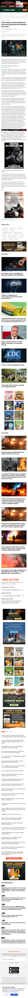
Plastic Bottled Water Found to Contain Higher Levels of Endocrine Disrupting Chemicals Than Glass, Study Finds (12, 853)
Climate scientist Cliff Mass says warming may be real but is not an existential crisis (12, 847)
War (6, 37)
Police (21, 35)
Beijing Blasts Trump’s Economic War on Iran (11, 814)
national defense (12, 35)
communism (19, 34)
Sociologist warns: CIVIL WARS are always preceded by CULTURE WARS (12, 274)
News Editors (9, 29)
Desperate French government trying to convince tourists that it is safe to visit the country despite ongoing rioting (13, 525)
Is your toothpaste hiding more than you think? (12, 770)
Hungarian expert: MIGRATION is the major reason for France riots (12, 453)
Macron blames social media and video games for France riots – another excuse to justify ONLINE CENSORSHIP (13, 548)
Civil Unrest (7, 20)
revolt (2, 36)
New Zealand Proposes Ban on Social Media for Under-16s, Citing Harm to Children (12, 747)
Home (2, 20)
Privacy (8, 978)
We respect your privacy (14, 962)
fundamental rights (5, 35)
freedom (23, 34)
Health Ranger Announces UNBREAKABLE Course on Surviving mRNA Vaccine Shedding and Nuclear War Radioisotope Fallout (13, 908)
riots (5, 36)
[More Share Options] (9, 32)
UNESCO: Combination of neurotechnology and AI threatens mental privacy (11, 296)
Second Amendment (10, 36)
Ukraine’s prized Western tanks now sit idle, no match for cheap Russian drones (12, 775)
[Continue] (25, 959)
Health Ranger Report (7, 882)
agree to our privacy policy (11, 991)
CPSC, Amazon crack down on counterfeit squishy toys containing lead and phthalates (13, 766)
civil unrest (10, 34)
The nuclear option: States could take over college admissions (12, 385)
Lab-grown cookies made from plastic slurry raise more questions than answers (12, 794)
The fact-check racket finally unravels (12, 365)
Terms (11, 978)
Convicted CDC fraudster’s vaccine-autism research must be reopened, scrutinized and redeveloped (13, 828)
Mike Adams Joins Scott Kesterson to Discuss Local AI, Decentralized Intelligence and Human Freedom (13, 899)
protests (24, 35)
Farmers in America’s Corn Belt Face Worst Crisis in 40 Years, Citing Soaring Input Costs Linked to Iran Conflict (13, 809)
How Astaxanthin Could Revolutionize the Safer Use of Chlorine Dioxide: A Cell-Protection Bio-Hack (13, 736)
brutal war (6, 34)
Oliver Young (9, 293)
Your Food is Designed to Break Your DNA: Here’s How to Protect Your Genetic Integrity (12, 752)
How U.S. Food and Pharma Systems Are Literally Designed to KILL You (12, 916)
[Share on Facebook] (5, 32)
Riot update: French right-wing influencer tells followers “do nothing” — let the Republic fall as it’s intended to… (14, 571)
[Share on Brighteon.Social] (2, 32)
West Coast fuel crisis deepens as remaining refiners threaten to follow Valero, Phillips (11, 818)
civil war (14, 34)
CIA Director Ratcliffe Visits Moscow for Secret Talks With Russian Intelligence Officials (12, 779)
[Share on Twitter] (7, 32)
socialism (17, 36)
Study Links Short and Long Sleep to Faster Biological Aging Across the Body (11, 838)
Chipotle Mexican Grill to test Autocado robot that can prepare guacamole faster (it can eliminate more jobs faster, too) (13, 320)
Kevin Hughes (9, 316)
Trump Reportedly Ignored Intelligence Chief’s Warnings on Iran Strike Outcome (12, 761)
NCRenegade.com (5, 67)
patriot (18, 35)
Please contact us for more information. (9, 603)
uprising (21, 36)
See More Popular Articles (14, 858)
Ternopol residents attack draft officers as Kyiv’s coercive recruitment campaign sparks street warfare (12, 741)
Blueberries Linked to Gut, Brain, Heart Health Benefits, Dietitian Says (12, 823)
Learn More (6, 994)
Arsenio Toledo (9, 271)
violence (3, 37)
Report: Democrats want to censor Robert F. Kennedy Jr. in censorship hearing (11, 343)
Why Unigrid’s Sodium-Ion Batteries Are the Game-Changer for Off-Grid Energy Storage (13, 843)
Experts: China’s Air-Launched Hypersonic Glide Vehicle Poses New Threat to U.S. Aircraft (12, 784)
